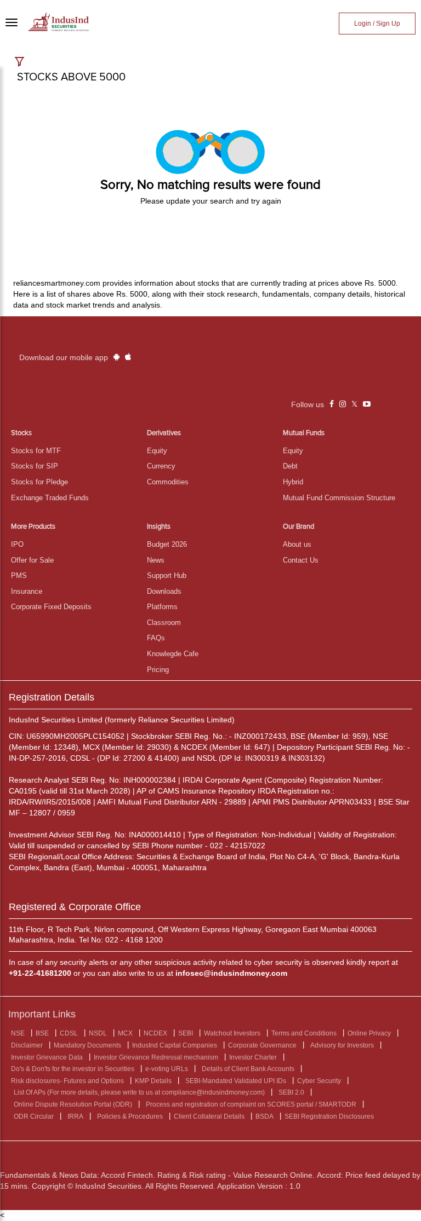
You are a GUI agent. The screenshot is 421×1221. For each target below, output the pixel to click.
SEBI (185, 1033)
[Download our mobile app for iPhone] (128, 357)
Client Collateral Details (209, 1116)
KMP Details (153, 1081)
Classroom (164, 622)
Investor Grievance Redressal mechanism (156, 1057)
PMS (19, 575)
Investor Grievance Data (47, 1057)
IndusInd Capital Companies (174, 1045)
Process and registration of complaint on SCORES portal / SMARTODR (251, 1104)
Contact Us (300, 560)
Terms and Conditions (304, 1033)
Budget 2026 (167, 544)
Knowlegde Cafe (172, 654)
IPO (17, 544)
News (155, 560)
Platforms (162, 607)
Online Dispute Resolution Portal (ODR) (73, 1104)
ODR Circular (34, 1116)
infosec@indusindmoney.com (231, 973)
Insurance (26, 591)
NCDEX (155, 1033)
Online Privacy (369, 1033)
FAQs (156, 638)
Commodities (168, 482)
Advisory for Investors (342, 1045)
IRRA (75, 1116)
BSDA (264, 1116)
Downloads (164, 591)
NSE (18, 1033)
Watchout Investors (232, 1033)
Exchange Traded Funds (50, 498)
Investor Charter (253, 1057)
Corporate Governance (262, 1045)
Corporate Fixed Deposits (51, 607)
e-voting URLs (166, 1069)
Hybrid (293, 482)
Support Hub (166, 575)
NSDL (98, 1033)
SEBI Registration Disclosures (329, 1116)
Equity (157, 451)
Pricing (158, 670)
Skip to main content (38, 10)
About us (297, 544)
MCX (125, 1033)
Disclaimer (27, 1045)
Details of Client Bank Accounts (248, 1069)
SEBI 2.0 (291, 1092)
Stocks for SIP (34, 466)
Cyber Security (319, 1081)
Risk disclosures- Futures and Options (67, 1081)
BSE (42, 1033)
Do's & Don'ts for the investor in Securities (72, 1069)
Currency (161, 466)
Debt (290, 466)
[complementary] (331, 404)
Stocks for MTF (36, 451)
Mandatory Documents (87, 1045)
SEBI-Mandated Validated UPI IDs (235, 1081)
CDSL (69, 1033)
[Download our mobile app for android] (116, 357)
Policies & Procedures (130, 1116)
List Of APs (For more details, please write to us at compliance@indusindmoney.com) (139, 1092)
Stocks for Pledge (39, 482)
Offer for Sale (32, 560)
